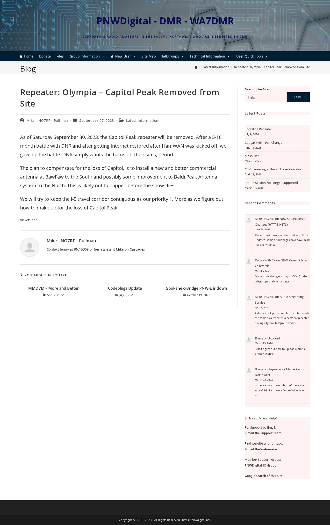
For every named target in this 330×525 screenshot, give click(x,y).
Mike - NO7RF (264, 218)
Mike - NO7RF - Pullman (47, 120)
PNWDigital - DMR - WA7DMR (165, 20)
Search (298, 97)
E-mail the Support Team (263, 433)
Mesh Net (252, 156)
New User (123, 56)
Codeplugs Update (125, 288)
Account (274, 338)
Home (28, 56)
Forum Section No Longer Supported (271, 182)
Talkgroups (170, 56)
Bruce (259, 338)
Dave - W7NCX (265, 260)
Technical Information (207, 56)
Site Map (149, 56)
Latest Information (142, 120)
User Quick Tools (249, 56)
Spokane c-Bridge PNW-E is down (196, 288)
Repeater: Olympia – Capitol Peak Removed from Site (272, 67)
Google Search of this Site (263, 476)
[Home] (196, 67)
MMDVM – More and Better (53, 288)
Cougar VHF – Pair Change (263, 142)
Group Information (85, 56)
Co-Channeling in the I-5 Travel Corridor (273, 169)
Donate (45, 56)
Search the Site (257, 89)
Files (60, 56)
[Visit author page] (29, 247)
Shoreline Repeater (258, 129)
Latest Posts (255, 113)
